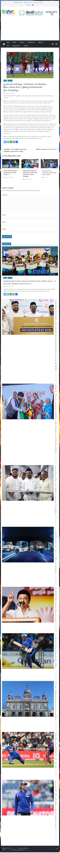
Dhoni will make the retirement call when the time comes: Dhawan (30, 173)
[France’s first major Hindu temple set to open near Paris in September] (28, 706)
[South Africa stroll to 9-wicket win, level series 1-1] (10, 160)
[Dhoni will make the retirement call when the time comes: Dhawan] (30, 160)
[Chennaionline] (4, 44)
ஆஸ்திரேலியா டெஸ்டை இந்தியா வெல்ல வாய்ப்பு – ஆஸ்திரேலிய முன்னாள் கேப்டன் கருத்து (15, 150)
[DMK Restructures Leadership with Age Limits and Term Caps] (28, 609)
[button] (10, 42)
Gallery (40, 42)
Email (4, 222)
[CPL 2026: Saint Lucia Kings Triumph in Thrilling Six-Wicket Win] (28, 656)
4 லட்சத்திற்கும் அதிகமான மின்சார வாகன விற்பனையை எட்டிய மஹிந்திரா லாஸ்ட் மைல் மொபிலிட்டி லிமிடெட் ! (56, 551)
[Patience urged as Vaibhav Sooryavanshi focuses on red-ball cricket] (28, 755)
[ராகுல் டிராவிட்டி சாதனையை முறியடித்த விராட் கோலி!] (49, 160)
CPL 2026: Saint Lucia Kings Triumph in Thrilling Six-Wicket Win (56, 651)
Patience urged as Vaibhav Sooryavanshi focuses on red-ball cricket (56, 750)
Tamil (5, 80)
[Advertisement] (30, 29)
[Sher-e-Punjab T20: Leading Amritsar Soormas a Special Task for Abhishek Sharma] (28, 809)
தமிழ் (8, 42)
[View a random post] (56, 44)
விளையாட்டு (10, 80)
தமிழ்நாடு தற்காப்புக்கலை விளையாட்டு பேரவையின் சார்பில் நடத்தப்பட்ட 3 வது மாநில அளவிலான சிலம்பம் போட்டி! (29, 282)
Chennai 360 (31, 42)
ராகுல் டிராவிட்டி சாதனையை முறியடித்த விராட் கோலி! (49, 172)
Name (4, 215)
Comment (5, 195)
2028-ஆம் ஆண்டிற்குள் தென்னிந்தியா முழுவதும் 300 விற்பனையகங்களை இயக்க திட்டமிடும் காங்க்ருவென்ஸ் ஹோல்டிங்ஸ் (56, 490)
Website (4, 229)
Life (8, 45)
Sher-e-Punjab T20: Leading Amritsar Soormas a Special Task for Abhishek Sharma (56, 804)
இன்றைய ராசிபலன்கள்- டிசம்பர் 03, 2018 (46, 149)
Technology (16, 45)
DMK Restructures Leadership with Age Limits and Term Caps (56, 604)
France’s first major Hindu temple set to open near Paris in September (56, 701)
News (14, 42)
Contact (26, 45)
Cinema (22, 42)
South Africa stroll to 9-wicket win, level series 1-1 (11, 172)
